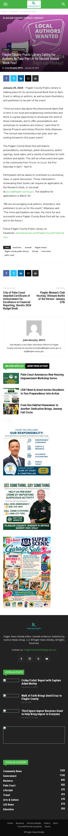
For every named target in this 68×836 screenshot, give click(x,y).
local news (46, 251)
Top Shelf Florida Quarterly (30, 826)
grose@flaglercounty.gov (20, 191)
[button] (5, 4)
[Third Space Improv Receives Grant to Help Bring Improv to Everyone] (11, 714)
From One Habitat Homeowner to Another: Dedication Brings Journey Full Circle (41, 408)
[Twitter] (13, 78)
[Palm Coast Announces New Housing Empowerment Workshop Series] (11, 378)
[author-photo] (34, 335)
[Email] (28, 78)
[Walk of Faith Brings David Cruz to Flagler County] (11, 699)
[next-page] (10, 421)
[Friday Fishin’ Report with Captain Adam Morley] (11, 684)
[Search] (63, 4)
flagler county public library (17, 251)
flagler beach (41, 247)
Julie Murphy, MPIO (14, 68)
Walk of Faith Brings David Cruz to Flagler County (42, 697)
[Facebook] (6, 78)
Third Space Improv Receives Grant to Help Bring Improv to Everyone (42, 712)
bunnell (28, 247)
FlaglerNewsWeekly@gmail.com (40, 649)
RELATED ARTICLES (14, 366)
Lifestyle (13, 11)
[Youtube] (47, 659)
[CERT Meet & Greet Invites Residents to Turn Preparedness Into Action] (11, 398)
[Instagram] (30, 659)
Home (4, 11)
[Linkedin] (21, 78)
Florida (35, 251)
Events (47, 826)
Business (20, 823)
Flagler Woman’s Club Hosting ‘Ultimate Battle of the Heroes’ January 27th (51, 297)
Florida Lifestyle (34, 823)
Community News (28, 11)
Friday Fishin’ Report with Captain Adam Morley (41, 682)
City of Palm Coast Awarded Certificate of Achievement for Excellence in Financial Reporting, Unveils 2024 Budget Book (17, 300)
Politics (47, 823)
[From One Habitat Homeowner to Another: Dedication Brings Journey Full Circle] (11, 408)
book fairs (17, 247)
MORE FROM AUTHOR (37, 366)
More (55, 823)
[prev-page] (5, 421)
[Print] (35, 78)
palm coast (9, 255)
